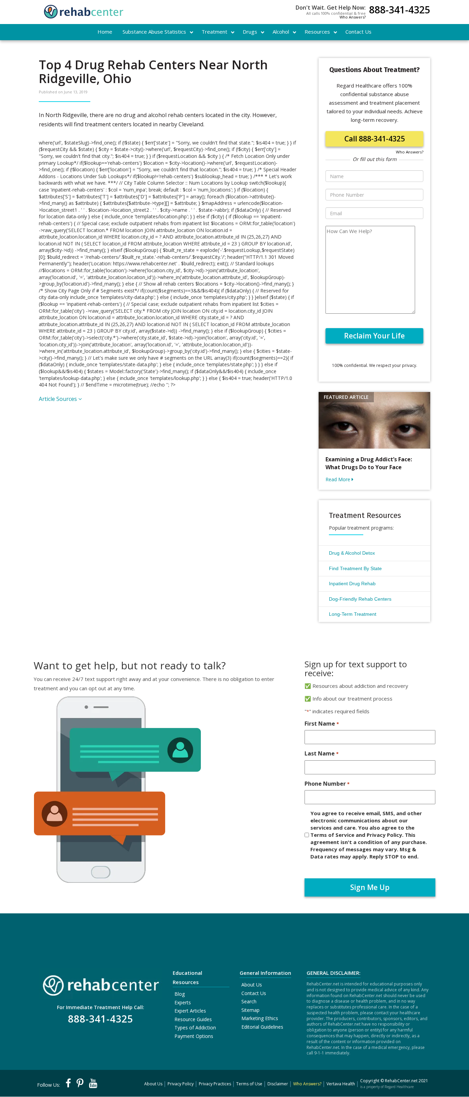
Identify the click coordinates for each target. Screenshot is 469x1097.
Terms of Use (249, 1084)
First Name (322, 723)
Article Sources (58, 399)
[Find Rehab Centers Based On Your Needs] (100, 983)
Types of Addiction (195, 1027)
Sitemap (250, 1010)
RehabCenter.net (401, 1081)
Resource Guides (193, 1019)
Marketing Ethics (259, 1018)
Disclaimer (277, 1084)
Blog (179, 994)
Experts (182, 1002)
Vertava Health (341, 1084)
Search (248, 1001)
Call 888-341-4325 (374, 138)
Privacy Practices (215, 1084)
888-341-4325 (399, 10)
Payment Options (193, 1036)
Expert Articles (190, 1010)
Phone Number (327, 783)
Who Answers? (353, 17)
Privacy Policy (181, 1084)
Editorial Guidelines (262, 1027)
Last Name (321, 753)
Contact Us (253, 993)
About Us (251, 984)
